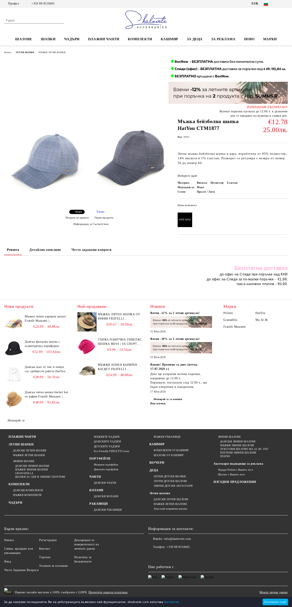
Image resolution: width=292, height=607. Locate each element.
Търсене (44, 557)
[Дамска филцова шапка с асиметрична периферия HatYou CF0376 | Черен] (14, 349)
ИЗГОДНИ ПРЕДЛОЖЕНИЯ (235, 482)
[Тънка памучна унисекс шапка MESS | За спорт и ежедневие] (87, 347)
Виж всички (158, 403)
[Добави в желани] (285, 206)
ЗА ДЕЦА (195, 39)
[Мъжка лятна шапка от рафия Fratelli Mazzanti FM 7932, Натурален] (87, 322)
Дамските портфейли (106, 469)
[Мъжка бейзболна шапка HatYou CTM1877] (47, 161)
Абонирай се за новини (167, 399)
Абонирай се (16, 420)
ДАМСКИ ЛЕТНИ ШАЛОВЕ (171, 499)
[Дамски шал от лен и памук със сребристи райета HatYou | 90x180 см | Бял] (14, 374)
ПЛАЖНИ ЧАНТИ (103, 39)
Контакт (44, 548)
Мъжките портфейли (106, 464)
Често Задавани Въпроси (21, 570)
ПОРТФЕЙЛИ (99, 458)
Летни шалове (159, 493)
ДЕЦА (153, 470)
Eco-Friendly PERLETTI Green (111, 451)
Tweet (100, 211)
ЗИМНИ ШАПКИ (23, 461)
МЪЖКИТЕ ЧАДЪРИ (106, 436)
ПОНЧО (225, 456)
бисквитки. (172, 602)
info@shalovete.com (177, 538)
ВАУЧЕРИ (156, 462)
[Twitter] (285, 3)
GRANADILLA (24, 473)
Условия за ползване (53, 565)
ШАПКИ (48, 39)
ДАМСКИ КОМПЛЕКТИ (28, 490)
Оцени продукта (103, 217)
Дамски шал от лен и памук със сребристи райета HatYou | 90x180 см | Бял (46, 369)
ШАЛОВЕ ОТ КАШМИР (169, 455)
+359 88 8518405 (43, 3)
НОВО (249, 39)
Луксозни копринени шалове (170, 508)
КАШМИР (169, 39)
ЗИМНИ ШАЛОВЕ (229, 436)
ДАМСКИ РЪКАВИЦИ (108, 509)
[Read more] (181, 322)
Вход (7, 561)
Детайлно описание (45, 249)
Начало (7, 52)
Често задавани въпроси (91, 249)
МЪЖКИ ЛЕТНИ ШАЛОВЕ (170, 504)
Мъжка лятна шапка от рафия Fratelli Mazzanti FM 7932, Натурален (119, 317)
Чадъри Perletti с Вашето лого (235, 469)
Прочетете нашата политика (108, 592)
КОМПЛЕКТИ (140, 39)
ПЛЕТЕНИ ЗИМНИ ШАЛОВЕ (238, 452)
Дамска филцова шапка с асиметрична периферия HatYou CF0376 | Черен (42, 344)
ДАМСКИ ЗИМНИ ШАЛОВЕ (238, 441)
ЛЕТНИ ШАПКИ (25, 52)
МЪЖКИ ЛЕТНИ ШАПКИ (52, 52)
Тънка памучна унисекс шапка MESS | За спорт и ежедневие (120, 342)
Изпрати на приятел (77, 217)
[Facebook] (279, 3)
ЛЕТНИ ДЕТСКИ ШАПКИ (170, 476)
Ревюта (13, 249)
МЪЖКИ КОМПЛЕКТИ (27, 495)
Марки (270, 39)
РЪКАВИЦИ (98, 503)
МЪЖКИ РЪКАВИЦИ (167, 436)
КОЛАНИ (96, 490)
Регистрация (47, 540)
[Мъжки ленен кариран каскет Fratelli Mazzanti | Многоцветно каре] (14, 324)
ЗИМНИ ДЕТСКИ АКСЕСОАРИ (173, 485)
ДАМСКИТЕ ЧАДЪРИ (107, 441)
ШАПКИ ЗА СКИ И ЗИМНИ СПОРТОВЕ (40, 476)
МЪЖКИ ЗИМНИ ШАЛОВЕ (237, 445)
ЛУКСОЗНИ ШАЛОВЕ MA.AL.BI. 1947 (244, 449)
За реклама (223, 39)
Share (78, 211)
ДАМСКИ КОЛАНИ (106, 496)
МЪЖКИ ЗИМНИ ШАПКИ (31, 469)
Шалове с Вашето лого (231, 474)
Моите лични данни (274, 592)
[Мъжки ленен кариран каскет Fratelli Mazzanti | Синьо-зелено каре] (87, 372)
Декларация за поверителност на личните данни (86, 544)
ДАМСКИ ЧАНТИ (105, 482)
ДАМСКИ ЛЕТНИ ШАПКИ (29, 450)
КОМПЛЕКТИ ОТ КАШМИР (171, 450)
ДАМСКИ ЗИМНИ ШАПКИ (32, 465)
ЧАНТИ (95, 476)
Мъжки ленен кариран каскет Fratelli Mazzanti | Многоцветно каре (45, 319)
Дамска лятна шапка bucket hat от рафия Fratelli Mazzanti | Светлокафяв (46, 395)
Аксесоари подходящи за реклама (238, 463)
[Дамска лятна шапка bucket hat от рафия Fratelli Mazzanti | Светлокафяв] (14, 399)
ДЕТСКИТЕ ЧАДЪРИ (107, 446)
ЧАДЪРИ (72, 39)
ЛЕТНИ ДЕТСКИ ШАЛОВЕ (170, 481)
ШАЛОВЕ (23, 39)
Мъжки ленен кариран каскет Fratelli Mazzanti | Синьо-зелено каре (120, 367)
